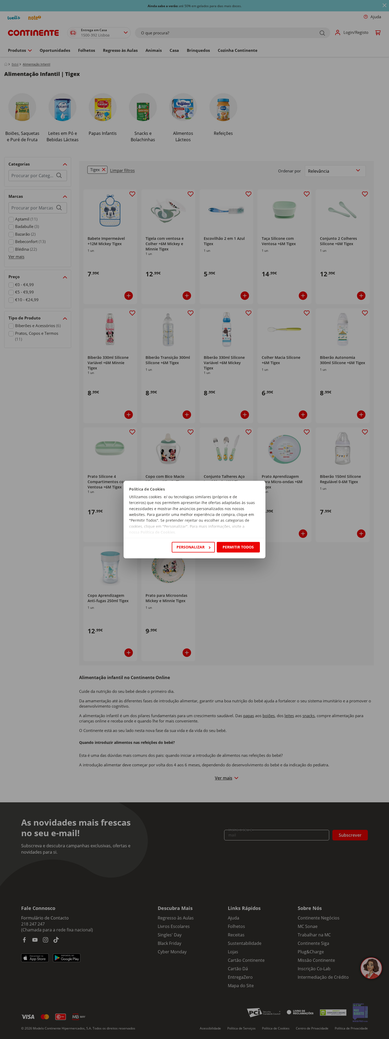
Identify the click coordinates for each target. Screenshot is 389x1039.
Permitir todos (238, 547)
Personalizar (191, 547)
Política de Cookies (158, 532)
